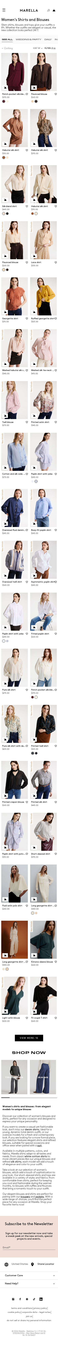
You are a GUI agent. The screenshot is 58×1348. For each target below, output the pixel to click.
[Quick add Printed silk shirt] (34, 796)
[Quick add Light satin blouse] (5, 1011)
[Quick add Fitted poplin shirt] (34, 627)
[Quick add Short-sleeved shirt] (34, 847)
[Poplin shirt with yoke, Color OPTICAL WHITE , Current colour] (3, 641)
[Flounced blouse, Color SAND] (32, 101)
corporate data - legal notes (36, 1312)
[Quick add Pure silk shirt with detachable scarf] (5, 739)
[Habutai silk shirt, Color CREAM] (7, 157)
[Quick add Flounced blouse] (34, 87)
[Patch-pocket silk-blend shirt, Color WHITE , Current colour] (36, 697)
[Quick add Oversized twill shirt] (5, 575)
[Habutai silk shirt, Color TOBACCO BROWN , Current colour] (3, 157)
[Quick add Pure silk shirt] (5, 683)
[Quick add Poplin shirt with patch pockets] (5, 847)
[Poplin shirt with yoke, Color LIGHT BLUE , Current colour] (36, 481)
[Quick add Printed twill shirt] (34, 739)
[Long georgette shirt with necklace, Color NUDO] (36, 913)
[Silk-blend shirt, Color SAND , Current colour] (3, 213)
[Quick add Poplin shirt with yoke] (34, 467)
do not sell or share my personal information (29, 1320)
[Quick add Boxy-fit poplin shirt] (34, 523)
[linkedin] (41, 1299)
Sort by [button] (36, 48)
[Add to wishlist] (26, 95)
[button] (51, 48)
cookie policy (14, 1312)
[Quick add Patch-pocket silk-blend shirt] (5, 87)
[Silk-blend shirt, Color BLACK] (7, 213)
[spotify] (27, 1299)
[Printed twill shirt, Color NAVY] (36, 753)
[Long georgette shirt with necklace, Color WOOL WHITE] (3, 969)
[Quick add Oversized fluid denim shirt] (5, 523)
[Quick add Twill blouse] (5, 416)
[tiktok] (34, 1299)
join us (29, 1316)
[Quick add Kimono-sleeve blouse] (34, 955)
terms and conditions (21, 1308)
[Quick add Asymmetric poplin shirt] (34, 575)
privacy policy (40, 1308)
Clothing (8, 48)
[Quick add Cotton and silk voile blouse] (5, 467)
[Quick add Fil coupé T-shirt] (34, 1011)
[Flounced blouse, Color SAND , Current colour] (3, 270)
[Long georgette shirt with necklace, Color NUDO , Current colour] (7, 969)
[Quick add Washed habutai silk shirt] (5, 364)
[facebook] (20, 1299)
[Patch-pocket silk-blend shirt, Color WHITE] (7, 101)
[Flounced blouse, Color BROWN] (7, 270)
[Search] (48, 10)
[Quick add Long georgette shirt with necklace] (34, 899)
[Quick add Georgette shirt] (5, 312)
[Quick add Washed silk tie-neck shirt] (34, 364)
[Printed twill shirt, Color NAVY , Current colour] (32, 753)
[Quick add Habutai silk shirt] (5, 144)
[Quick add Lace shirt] (34, 256)
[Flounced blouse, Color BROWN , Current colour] (36, 101)
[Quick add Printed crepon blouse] (5, 796)
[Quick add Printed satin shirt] (34, 416)
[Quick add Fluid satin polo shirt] (5, 899)
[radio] (7, 39)
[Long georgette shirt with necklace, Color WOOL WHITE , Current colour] (32, 913)
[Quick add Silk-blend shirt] (5, 200)
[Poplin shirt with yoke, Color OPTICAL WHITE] (32, 481)
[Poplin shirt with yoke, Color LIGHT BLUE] (7, 641)
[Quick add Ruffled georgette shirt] (34, 312)
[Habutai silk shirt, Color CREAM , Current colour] (36, 213)
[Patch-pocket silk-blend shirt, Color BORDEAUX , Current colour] (3, 101)
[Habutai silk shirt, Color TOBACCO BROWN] (32, 213)
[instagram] (13, 1299)
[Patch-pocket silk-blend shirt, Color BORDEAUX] (32, 697)
